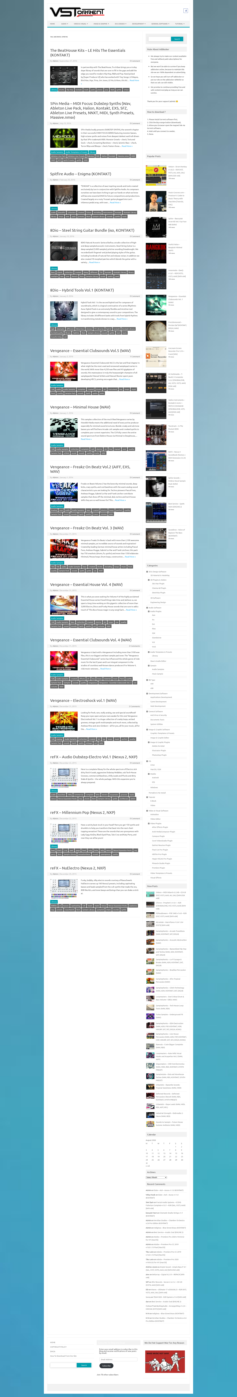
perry (53, 854)
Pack (53, 393)
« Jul (148, 1166)
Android (155, 777)
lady (102, 850)
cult (92, 449)
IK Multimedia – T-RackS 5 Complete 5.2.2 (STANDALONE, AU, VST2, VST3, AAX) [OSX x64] (177, 380)
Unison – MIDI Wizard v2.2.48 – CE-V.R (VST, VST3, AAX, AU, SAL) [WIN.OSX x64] (171, 895)
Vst (153, 642)
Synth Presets (68, 160)
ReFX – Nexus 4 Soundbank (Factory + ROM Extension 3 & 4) (177, 455)
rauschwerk (69, 909)
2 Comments (134, 646)
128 (52, 389)
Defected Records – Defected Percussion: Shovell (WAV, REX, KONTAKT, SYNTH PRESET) (168, 1096)
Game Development (158, 701)
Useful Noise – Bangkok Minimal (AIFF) (175, 247)
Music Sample (157, 674)
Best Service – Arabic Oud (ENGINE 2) (168, 1232)
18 (153, 1156)
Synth (88, 393)
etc (105, 389)
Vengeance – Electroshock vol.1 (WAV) (83, 700)
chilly (70, 794)
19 (159, 1156)
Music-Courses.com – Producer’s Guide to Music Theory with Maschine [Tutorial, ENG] (176, 198)
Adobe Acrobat (158, 746)
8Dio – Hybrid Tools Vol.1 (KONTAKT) (82, 290)
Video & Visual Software (158, 810)
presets (81, 216)
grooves (124, 794)
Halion (104, 156)
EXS (97, 156)
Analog (54, 510)
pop (106, 89)
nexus (53, 798)
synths (118, 89)
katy (90, 850)
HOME (52, 1342)
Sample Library (98, 216)
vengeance (92, 682)
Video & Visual (80, 24)
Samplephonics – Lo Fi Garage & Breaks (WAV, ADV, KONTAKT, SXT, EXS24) (169, 962)
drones (89, 329)
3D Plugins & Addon (158, 580)
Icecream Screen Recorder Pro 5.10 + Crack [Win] (176, 351)
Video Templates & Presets (161, 873)
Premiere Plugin (158, 868)
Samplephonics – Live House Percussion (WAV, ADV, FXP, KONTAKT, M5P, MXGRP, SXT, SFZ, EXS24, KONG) (171, 1037)
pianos (100, 89)
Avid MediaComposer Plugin (163, 831)
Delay (86, 272)
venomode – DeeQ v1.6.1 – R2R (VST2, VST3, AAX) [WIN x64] (177, 273)
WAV (86, 160)
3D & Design (120, 24)
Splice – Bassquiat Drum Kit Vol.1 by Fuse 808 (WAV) (177, 221)
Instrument (112, 389)
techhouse (124, 798)
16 (182, 1153)
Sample (153, 665)
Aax (153, 615)
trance (95, 514)
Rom (88, 216)
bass (53, 272)
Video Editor (155, 819)
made (96, 905)
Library (54, 89)
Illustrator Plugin (159, 750)
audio (53, 212)
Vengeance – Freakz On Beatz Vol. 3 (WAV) (87, 528)
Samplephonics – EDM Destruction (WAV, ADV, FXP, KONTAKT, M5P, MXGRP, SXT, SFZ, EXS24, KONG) (169, 1026)
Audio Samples (57, 152)
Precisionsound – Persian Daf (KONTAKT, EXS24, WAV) (177, 325)
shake (108, 909)
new (62, 276)
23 (182, 1156)
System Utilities (156, 724)
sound (102, 276)
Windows (154, 787)
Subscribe (106, 1365)
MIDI (133, 156)
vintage (89, 743)
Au (153, 619)
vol (65, 337)
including (97, 212)
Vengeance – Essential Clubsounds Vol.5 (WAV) (90, 350)
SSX (153, 633)
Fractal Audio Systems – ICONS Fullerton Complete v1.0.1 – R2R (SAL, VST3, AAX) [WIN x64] (165, 1205)
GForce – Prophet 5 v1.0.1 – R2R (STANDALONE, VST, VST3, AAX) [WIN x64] (171, 905)
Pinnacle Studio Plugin (161, 863)
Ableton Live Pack (58, 156)
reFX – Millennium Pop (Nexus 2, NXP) (82, 812)
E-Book (153, 801)
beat (53, 850)
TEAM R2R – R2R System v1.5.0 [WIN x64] (169, 1297)
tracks (96, 453)
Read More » (127, 146)
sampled (100, 909)
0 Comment (135, 61)
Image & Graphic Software (159, 729)
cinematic (60, 329)
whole (132, 798)
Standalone (156, 637)
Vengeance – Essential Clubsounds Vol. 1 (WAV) (177, 299)
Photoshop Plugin (159, 755)
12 (159, 1153)
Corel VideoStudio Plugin (162, 840)
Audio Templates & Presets (76, 152)
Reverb (75, 276)
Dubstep (90, 156)
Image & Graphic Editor (159, 737)
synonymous (106, 854)
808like (54, 905)
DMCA (52, 1351)
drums (61, 89)
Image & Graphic (100, 24)
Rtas (154, 628)
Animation (154, 814)
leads (86, 89)
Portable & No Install (157, 793)
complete (81, 389)
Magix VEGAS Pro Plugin (162, 859)
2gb (52, 329)
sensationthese (84, 854)
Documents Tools (157, 719)
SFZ (59, 160)
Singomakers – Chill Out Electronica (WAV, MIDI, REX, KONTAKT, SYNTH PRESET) (170, 1067)
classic (59, 272)
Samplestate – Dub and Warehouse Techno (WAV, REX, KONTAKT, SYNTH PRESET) (170, 1077)
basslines (61, 794)
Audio (63, 24)
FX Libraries (99, 329)
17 (147, 1156)
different (94, 272)
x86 (151, 688)
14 (170, 1153)
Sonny (148, 1297)
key (120, 389)
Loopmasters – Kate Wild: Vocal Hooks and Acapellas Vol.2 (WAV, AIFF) (169, 1056)
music (134, 389)
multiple (54, 276)
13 (164, 1153)
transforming (56, 337)
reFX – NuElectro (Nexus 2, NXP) (78, 868)
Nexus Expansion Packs (67, 798)
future (88, 212)
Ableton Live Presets (76, 156)
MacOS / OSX (155, 769)
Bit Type (152, 680)
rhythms (76, 333)
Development (138, 24)
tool (118, 333)
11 (153, 1153)
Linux (152, 765)
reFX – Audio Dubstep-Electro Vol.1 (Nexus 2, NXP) (93, 757)
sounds (110, 216)
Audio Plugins (155, 611)
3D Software (155, 598)
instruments (108, 212)
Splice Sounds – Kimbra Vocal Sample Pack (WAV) (177, 481)
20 (164, 1156)
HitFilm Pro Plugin (159, 854)
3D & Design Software (157, 571)
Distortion (80, 329)
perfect (119, 510)
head (84, 850)
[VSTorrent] (77, 16)
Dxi (153, 624)
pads (93, 89)
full (101, 272)
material (107, 678)
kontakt (79, 89)
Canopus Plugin (158, 836)
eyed (71, 850)
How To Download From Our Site (63, 1356)
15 (176, 1153)
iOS (153, 782)
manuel (117, 449)
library (53, 216)
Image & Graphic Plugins (160, 742)
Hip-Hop (70, 89)
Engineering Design (158, 602)
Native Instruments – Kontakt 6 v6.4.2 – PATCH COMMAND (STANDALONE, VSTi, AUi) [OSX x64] (176, 406)
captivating (75, 905)
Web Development (158, 706)
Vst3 (154, 646)
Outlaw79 (150, 1306)
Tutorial (179, 24)
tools (124, 216)
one (117, 622)
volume (104, 514)
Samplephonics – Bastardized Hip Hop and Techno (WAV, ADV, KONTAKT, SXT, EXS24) (171, 952)
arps (61, 510)
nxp (80, 798)
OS (150, 761)
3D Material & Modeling (160, 575)
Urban (126, 89)
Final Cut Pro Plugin (160, 849)
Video (152, 805)
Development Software (158, 693)
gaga (78, 850)
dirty (98, 794)
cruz (65, 850)
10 (147, 1153)
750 (57, 566)
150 (52, 566)
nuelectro (133, 905)
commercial (79, 794)
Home (52, 24)
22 (176, 1156)
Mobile (153, 774)
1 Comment (135, 356)
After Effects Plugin (160, 827)
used (117, 276)
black (59, 850)
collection (72, 212)
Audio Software (155, 607)
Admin (55, 61)
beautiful (61, 212)
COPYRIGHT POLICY (58, 1347)
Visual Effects (155, 877)
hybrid (108, 329)
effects (82, 678)
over (67, 216)
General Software (159, 24)
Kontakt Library (130, 212)
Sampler (67, 682)
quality (60, 393)
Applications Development (161, 697)
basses (66, 905)
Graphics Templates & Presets (162, 733)
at (60, 905)
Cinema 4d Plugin (159, 588)
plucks (87, 798)
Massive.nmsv (123, 156)
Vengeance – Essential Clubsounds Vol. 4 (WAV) (91, 640)
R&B (112, 89)
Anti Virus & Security (158, 715)
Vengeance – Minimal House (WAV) (80, 407)
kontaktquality (57, 333)
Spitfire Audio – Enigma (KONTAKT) (80, 174)
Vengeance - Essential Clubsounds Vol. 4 (115, 682)
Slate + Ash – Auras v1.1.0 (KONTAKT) (169, 1190)
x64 (151, 683)
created (81, 212)
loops (61, 216)
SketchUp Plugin (158, 592)
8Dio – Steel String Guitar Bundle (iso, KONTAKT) (92, 230)
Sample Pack (70, 393)
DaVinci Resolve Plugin (161, 845)
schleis (66, 453)
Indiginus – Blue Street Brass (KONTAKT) (170, 1228)
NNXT (53, 160)
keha (96, 850)
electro (99, 449)
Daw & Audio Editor (158, 661)
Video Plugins (155, 823)
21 (170, 1156)
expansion (114, 794)
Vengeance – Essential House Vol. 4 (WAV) (86, 584)
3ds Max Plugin (158, 583)
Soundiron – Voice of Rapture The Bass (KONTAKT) (176, 533)
